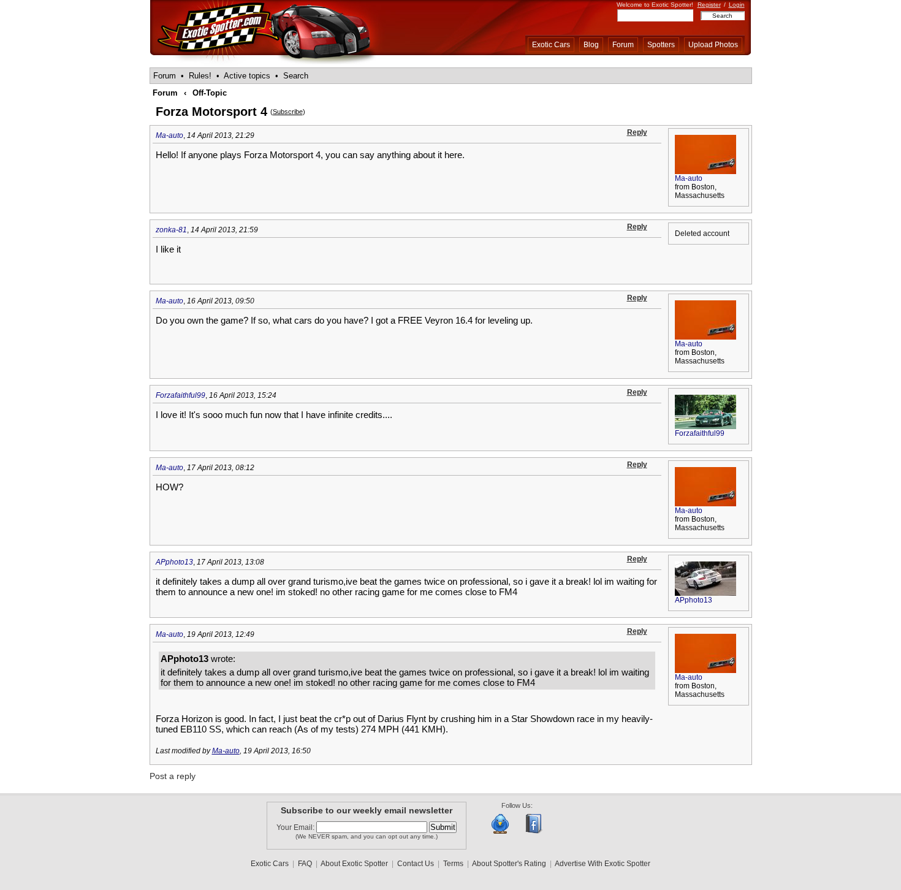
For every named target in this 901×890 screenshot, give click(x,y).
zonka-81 (171, 230)
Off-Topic (209, 92)
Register (709, 4)
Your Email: (296, 827)
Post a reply (173, 776)
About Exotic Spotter (354, 863)
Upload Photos (713, 44)
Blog (591, 44)
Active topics (247, 75)
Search (295, 75)
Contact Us (415, 863)
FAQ (305, 863)
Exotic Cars (551, 44)
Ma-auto (169, 135)
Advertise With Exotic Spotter (602, 863)
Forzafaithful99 (180, 395)
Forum (623, 44)
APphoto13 (174, 562)
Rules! (200, 75)
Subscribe (288, 111)
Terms (453, 863)
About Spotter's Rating (509, 863)
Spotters (661, 44)
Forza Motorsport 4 (211, 111)
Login (737, 4)
